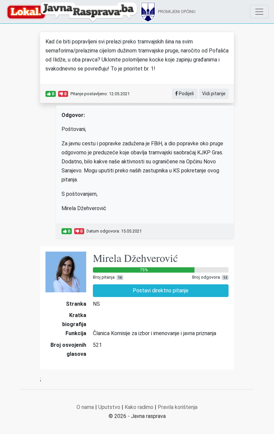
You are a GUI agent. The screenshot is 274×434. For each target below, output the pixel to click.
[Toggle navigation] (259, 11)
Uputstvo (109, 407)
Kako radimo (139, 407)
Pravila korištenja (177, 407)
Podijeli (186, 93)
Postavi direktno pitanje (160, 290)
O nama (85, 407)
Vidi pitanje (214, 93)
